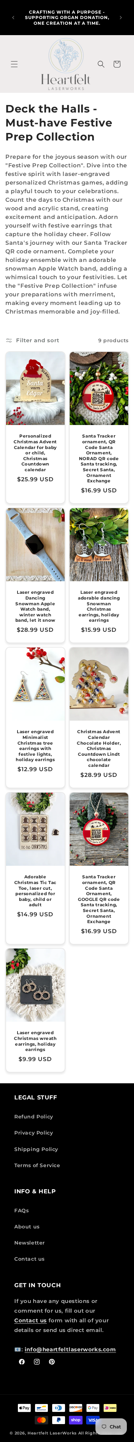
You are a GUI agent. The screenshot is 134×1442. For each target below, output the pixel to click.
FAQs (21, 1210)
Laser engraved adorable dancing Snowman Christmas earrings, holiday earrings (99, 606)
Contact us (29, 1259)
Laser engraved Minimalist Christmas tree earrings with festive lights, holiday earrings (35, 745)
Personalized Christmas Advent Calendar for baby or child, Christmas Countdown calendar (35, 453)
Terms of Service (37, 1165)
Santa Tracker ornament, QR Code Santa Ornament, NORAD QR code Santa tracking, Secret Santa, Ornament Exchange (99, 459)
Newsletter (29, 1243)
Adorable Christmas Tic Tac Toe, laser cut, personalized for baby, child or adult (35, 890)
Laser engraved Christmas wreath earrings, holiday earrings (35, 1041)
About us (27, 1226)
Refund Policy (33, 1116)
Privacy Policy (33, 1133)
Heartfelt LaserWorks (52, 1433)
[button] (14, 64)
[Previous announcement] (13, 17)
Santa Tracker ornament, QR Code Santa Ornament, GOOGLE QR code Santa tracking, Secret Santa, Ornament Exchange (99, 899)
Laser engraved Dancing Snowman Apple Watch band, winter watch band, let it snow (35, 606)
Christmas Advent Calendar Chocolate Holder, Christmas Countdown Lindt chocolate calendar (99, 748)
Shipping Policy (36, 1149)
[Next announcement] (121, 17)
